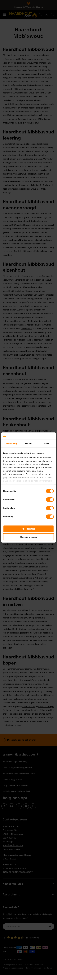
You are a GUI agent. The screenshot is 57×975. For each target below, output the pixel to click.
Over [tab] (46, 443)
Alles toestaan (28, 529)
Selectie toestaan (28, 537)
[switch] (50, 499)
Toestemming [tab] (10, 443)
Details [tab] (28, 443)
